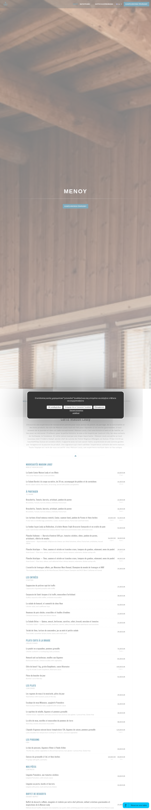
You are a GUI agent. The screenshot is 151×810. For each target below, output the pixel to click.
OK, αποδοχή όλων (54, 407)
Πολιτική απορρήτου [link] (76, 410)
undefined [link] (76, 413)
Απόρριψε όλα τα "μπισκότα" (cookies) (78, 407)
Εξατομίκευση (99, 407)
